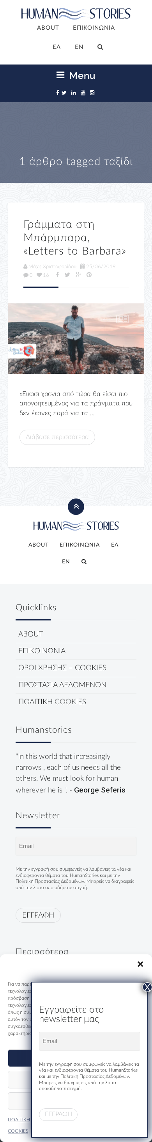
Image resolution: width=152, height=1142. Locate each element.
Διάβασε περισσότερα (57, 437)
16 (46, 275)
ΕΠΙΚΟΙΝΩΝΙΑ (94, 28)
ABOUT (48, 28)
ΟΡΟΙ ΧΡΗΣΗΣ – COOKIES (62, 668)
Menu (81, 75)
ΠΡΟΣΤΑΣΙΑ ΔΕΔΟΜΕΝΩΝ (62, 685)
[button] (140, 964)
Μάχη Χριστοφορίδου (52, 266)
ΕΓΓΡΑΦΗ (38, 915)
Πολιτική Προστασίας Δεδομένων (50, 881)
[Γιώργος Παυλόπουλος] (76, 338)
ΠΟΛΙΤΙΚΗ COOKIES (52, 702)
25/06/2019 (101, 266)
